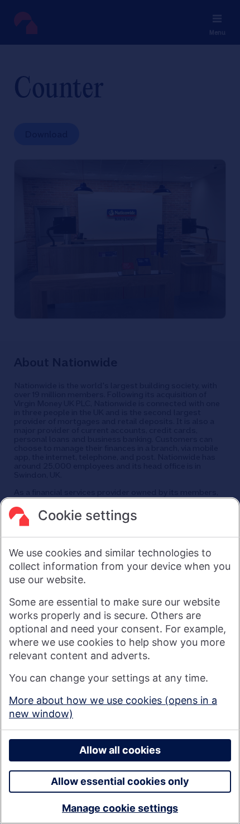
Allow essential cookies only (120, 781)
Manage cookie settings (120, 808)
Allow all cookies (120, 750)
